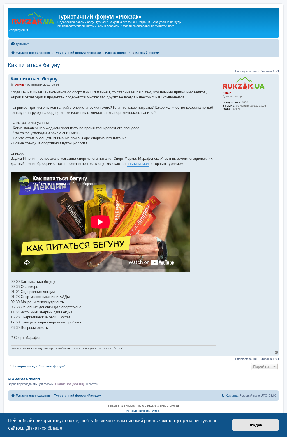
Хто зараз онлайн (24, 378)
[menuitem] (20, 44)
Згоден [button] (255, 425)
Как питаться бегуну (34, 65)
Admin (227, 92)
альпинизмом (138, 163)
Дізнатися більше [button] (44, 428)
